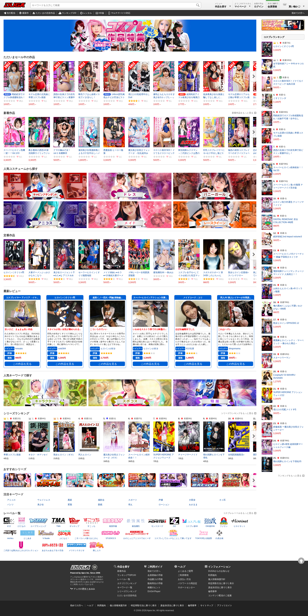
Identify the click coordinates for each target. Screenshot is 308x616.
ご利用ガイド (155, 566)
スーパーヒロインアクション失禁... (150, 297)
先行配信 (11, 13)
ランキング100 (69, 13)
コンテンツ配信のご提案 (220, 595)
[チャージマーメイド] (48, 486)
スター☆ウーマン (281, 357)
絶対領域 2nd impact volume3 (287, 236)
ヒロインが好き (108, 348)
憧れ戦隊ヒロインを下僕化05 (287, 461)
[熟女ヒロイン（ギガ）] (17, 486)
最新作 (25, 13)
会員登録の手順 (155, 575)
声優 (161, 500)
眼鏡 (100, 504)
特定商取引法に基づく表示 (143, 605)
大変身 (192, 500)
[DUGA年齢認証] (80, 567)
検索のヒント (154, 587)
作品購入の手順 (155, 579)
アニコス (11, 500)
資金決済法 (220, 587)
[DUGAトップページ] (15, 5)
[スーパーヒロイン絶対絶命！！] (236, 486)
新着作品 (121, 571)
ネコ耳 (222, 500)
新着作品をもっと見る (242, 113)
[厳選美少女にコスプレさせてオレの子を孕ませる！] (80, 486)
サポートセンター (186, 587)
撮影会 (101, 500)
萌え (130, 504)
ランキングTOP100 (126, 575)
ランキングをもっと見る (289, 475)
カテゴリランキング (127, 583)
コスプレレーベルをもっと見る (238, 513)
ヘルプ (181, 566)
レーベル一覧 (123, 579)
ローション (164, 504)
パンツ (10, 504)
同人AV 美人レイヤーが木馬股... (235, 297)
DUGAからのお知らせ (218, 571)
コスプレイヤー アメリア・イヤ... (22, 297)
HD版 (101, 13)
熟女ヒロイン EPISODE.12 (286, 323)
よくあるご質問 (185, 571)
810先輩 (190, 348)
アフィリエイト (224, 605)
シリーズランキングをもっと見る (237, 413)
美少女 (40, 504)
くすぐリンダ (279, 98)
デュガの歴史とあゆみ (84, 589)
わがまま (193, 504)
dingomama (234, 348)
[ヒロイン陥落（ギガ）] (111, 486)
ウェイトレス (43, 500)
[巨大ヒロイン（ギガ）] (204, 486)
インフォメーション (219, 566)
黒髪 (70, 500)
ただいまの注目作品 (45, 13)
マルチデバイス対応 (120, 13)
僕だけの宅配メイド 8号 (284, 409)
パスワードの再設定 (187, 583)
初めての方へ (298, 13)
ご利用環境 (183, 575)
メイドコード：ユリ (192, 297)
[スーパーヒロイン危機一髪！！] (142, 486)
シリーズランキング (127, 591)
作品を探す (123, 566)
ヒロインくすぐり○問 (65, 297)
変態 (70, 504)
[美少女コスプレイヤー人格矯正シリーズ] (173, 486)
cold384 (62, 348)
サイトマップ (206, 605)
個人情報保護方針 (216, 579)
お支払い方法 (184, 579)
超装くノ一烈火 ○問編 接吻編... (107, 297)
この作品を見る (22, 363)
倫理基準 (212, 591)
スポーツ (132, 500)
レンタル (87, 13)
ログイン (258, 6)
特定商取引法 (221, 583)
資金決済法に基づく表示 (172, 605)
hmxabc (19, 348)
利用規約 (212, 575)
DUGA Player (154, 591)
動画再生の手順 (155, 583)
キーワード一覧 (124, 587)
